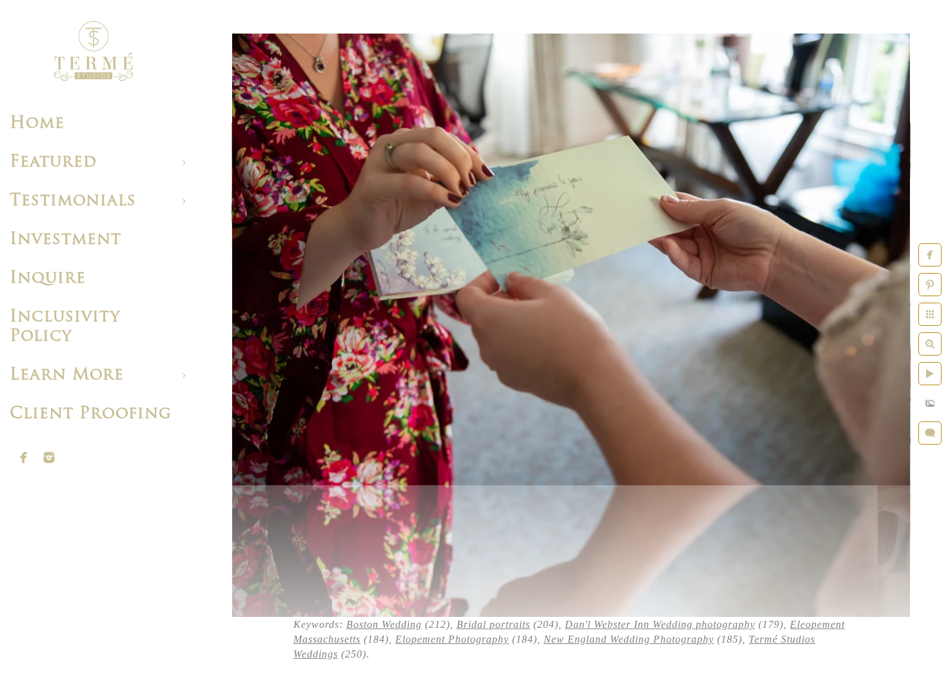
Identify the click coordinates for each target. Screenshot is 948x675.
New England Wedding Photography (629, 639)
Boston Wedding (384, 624)
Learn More (67, 375)
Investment (65, 240)
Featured (53, 162)
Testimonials (73, 201)
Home (37, 124)
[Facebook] (24, 457)
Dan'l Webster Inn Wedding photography (660, 624)
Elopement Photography (452, 639)
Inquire (48, 278)
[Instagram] (49, 457)
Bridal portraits (493, 624)
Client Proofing (91, 414)
